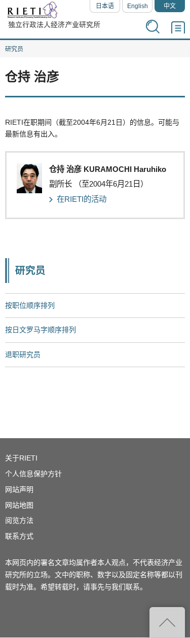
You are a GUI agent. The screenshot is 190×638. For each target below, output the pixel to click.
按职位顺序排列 (30, 305)
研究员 (14, 49)
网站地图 (19, 505)
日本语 (105, 6)
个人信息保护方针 (33, 474)
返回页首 (167, 622)
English (137, 6)
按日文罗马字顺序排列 (40, 330)
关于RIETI (21, 458)
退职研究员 (23, 354)
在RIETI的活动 (81, 199)
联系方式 (19, 536)
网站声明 (19, 489)
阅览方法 (19, 520)
